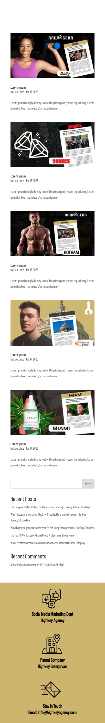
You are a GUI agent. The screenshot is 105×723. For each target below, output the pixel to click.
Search (88, 483)
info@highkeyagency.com (57, 712)
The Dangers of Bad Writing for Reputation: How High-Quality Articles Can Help (50, 507)
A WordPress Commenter (23, 565)
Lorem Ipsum (18, 87)
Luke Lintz (18, 92)
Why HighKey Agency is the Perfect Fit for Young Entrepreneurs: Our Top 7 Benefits (52, 528)
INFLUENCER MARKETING (52, 565)
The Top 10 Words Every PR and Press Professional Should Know (42, 535)
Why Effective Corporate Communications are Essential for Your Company (47, 543)
